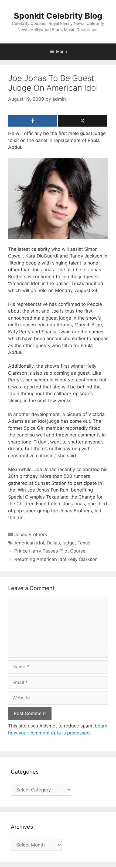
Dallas (53, 543)
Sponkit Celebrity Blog (58, 16)
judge (69, 543)
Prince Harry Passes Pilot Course (50, 551)
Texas (83, 543)
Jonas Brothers (30, 534)
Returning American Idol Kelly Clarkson (56, 559)
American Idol (29, 543)
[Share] (32, 121)
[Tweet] (82, 121)
